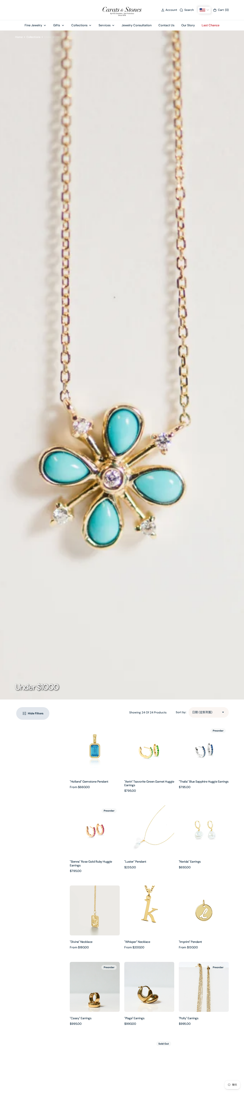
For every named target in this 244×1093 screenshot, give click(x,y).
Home (19, 37)
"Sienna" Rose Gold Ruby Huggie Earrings (91, 863)
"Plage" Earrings (134, 1018)
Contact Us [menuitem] (166, 25)
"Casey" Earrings (80, 1018)
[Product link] (95, 750)
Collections (33, 37)
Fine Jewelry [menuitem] (33, 25)
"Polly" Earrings (188, 1018)
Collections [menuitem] (79, 25)
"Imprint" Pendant (190, 942)
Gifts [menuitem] (56, 25)
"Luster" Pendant (135, 862)
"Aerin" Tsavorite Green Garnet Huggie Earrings (149, 783)
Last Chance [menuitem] (210, 25)
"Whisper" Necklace (137, 942)
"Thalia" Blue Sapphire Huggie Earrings (204, 782)
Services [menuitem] (105, 25)
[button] (169, 10)
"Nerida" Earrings (190, 862)
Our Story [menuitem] (188, 25)
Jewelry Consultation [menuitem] (137, 25)
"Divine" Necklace (81, 942)
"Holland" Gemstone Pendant (89, 782)
